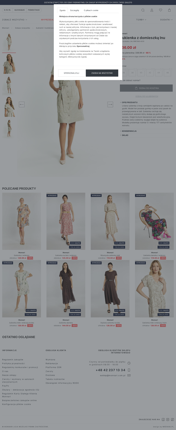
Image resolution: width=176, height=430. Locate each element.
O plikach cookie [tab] (91, 10)
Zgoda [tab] (62, 10)
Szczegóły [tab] (74, 10)
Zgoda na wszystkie (102, 73)
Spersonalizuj (71, 73)
